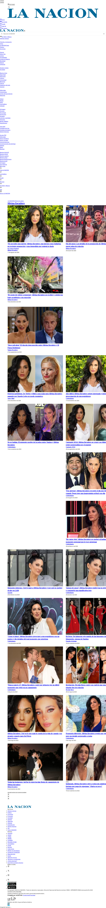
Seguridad (3, 75)
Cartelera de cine (4, 128)
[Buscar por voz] (103, 33)
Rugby (1, 100)
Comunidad (3, 80)
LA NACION (11, 201)
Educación (3, 76)
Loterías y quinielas (5, 118)
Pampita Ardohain (71, 641)
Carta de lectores (4, 142)
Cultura (2, 78)
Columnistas (3, 92)
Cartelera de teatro (5, 130)
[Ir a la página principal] (53, 17)
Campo (2, 56)
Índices (2, 63)
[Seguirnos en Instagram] (8, 875)
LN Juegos (2, 109)
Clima (1, 44)
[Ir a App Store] (12, 888)
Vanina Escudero (13, 350)
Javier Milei (11, 398)
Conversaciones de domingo (8, 144)
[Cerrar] (24, 31)
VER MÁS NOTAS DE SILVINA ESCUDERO (17, 792)
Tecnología (3, 113)
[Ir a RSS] (8, 880)
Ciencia (2, 83)
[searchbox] (52, 34)
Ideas (1, 147)
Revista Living (3, 157)
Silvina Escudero (19, 201)
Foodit (3, 24)
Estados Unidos (4, 68)
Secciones (4, 22)
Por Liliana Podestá (13, 248)
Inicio (3, 20)
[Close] (8, 794)
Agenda (10, 593)
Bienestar (2, 81)
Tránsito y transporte (6, 42)
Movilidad (2, 61)
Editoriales (3, 90)
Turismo (2, 111)
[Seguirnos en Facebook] (8, 866)
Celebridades (70, 398)
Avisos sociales (4, 140)
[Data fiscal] (9, 905)
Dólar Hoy (2, 54)
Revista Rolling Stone (5, 159)
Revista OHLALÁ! (4, 152)
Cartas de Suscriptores (6, 94)
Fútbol (1, 99)
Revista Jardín (3, 161)
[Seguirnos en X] (8, 871)
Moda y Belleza (4, 121)
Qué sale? (2, 126)
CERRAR (2, 1)
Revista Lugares (4, 156)
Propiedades (3, 57)
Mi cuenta (4, 28)
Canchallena (3, 104)
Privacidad (32, 895)
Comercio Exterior (5, 59)
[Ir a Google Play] (12, 885)
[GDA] (12, 900)
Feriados (2, 116)
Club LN (4, 26)
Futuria (2, 52)
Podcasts (2, 119)
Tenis (1, 102)
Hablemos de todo (5, 85)
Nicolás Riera (70, 690)
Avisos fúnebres (4, 138)
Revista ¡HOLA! (4, 154)
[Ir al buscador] (9, 7)
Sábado (2, 145)
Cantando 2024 (70, 447)
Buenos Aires (3, 73)
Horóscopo (3, 114)
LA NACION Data (4, 45)
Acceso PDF (3, 135)
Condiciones (26, 895)
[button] (53, 111)
